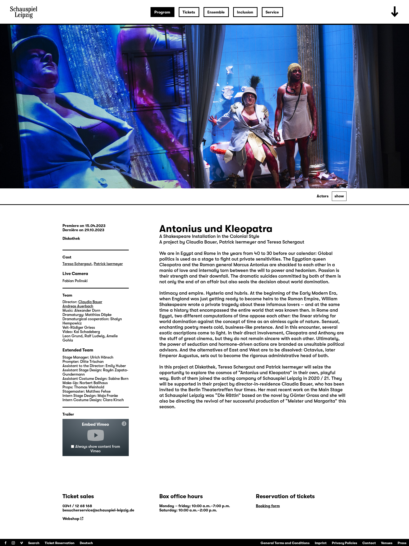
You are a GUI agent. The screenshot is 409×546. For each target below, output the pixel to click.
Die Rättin (228, 395)
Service (272, 12)
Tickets (188, 12)
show (339, 196)
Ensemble (216, 12)
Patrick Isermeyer (108, 264)
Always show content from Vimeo (97, 448)
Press (402, 543)
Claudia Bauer (90, 302)
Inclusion (245, 12)
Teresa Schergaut (77, 264)
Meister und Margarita (311, 401)
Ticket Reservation (60, 543)
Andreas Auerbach (77, 306)
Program (162, 12)
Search (34, 543)
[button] (95, 435)
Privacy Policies (344, 543)
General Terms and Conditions (285, 543)
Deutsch (86, 543)
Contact (369, 543)
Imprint (321, 543)
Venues (386, 543)
